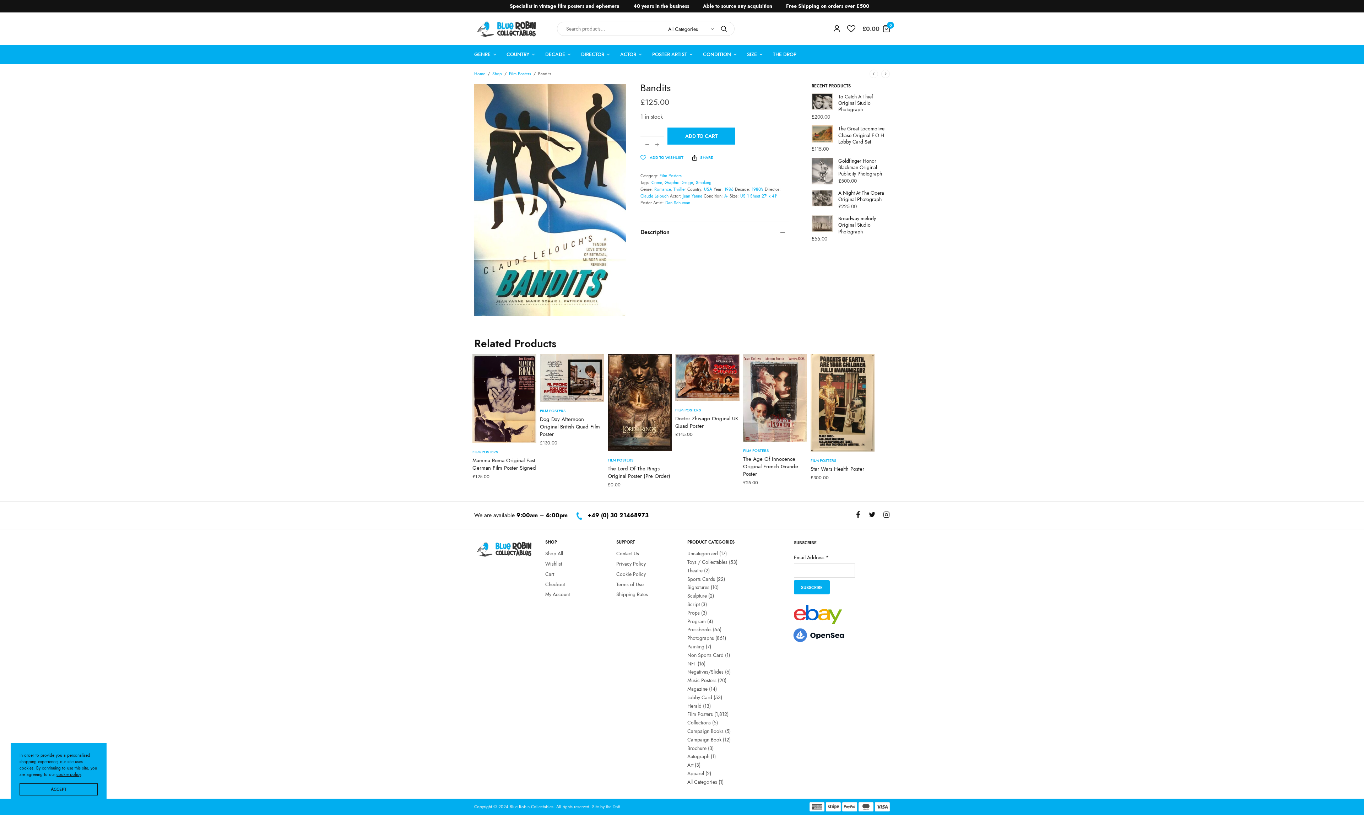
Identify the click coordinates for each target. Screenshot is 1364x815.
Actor (628, 54)
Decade (555, 54)
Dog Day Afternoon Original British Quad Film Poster (570, 426)
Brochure (697, 747)
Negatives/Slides (705, 671)
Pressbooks (699, 629)
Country (518, 54)
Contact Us (627, 553)
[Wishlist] (851, 29)
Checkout (555, 584)
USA (708, 189)
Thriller (679, 189)
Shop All (554, 553)
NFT (691, 663)
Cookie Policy (631, 574)
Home (479, 74)
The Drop (784, 54)
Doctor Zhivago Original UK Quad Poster (706, 422)
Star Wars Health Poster (837, 469)
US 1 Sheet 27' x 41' (758, 196)
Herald (694, 705)
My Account (557, 594)
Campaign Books (705, 731)
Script (693, 604)
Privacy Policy (631, 563)
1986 (729, 189)
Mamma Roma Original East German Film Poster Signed (504, 464)
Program (696, 621)
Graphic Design (679, 182)
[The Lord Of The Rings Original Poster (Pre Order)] (640, 402)
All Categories (702, 782)
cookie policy (68, 774)
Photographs (700, 638)
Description (655, 232)
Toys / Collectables (707, 562)
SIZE (752, 54)
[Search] (724, 29)
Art (690, 764)
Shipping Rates (632, 594)
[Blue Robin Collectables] (506, 29)
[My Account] (837, 29)
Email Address (811, 557)
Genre (482, 54)
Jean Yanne (692, 196)
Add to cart (701, 136)
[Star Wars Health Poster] (843, 403)
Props (693, 612)
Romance (662, 189)
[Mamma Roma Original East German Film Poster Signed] (504, 398)
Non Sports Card (705, 655)
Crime (656, 182)
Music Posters (701, 680)
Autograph (698, 756)
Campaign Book (704, 739)
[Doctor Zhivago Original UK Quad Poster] (707, 377)
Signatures (698, 587)
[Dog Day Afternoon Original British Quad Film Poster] (572, 378)
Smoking (703, 182)
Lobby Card (699, 697)
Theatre (695, 570)
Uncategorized (702, 553)
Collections (699, 722)
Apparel (695, 773)
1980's (757, 189)
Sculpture (697, 595)
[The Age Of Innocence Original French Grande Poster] (775, 398)
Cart (549, 574)
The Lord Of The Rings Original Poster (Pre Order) (639, 472)
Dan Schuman (677, 203)
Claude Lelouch (654, 196)
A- (726, 196)
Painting (695, 646)
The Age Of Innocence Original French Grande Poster (770, 466)
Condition (717, 54)
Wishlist (553, 563)
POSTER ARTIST (669, 54)
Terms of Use (630, 584)
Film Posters (520, 74)
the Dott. (614, 807)
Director (592, 54)
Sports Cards (701, 579)
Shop (497, 74)
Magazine (697, 688)
